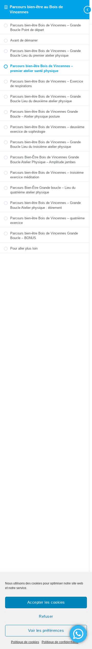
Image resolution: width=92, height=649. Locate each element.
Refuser (46, 616)
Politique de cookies (25, 642)
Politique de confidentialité (60, 642)
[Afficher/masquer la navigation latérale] (81, 9)
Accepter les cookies (46, 602)
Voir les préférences (46, 630)
